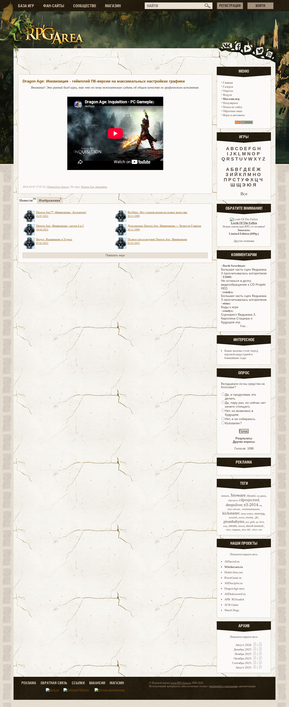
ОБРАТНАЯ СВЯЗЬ (54, 683)
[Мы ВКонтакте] (228, 50)
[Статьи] (260, 645)
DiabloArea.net (233, 572)
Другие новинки (244, 241)
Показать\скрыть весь (244, 554)
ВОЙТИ (260, 6)
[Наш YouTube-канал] (248, 50)
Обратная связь (232, 111)
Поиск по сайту (232, 107)
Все (243, 193)
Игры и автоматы (234, 115)
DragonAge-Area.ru (58, 186)
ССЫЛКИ (78, 683)
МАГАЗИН (113, 5)
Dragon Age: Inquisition (94, 186)
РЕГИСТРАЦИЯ (230, 6)
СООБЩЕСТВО (84, 5)
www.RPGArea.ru (181, 682)
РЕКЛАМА (28, 683)
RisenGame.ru (233, 577)
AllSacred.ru (232, 561)
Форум (227, 94)
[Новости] (254, 645)
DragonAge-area (234, 588)
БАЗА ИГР (26, 5)
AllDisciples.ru (233, 583)
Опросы (228, 90)
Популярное (230, 103)
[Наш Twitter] (258, 50)
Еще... (244, 326)
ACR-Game (231, 604)
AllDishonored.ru (235, 594)
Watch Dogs (231, 610)
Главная (228, 82)
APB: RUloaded (234, 599)
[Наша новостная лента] (269, 50)
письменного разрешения (223, 686)
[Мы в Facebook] (239, 50)
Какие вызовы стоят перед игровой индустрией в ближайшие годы (241, 354)
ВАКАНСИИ (97, 683)
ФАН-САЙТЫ (53, 5)
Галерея (228, 86)
